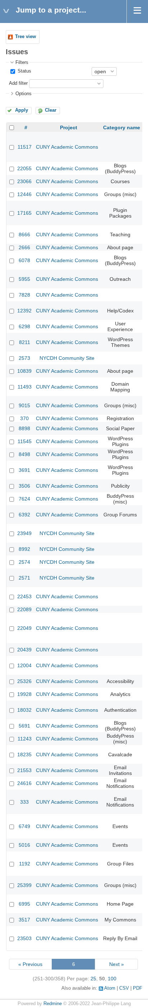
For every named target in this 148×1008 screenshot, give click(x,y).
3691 (24, 470)
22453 (24, 596)
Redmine (52, 1003)
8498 (24, 454)
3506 (24, 486)
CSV (124, 988)
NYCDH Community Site (67, 358)
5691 (24, 726)
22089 (24, 609)
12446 (24, 194)
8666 (24, 234)
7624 (24, 499)
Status (23, 71)
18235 (24, 754)
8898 (24, 428)
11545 (25, 441)
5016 (24, 845)
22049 (24, 628)
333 (24, 802)
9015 (24, 405)
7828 (24, 295)
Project (68, 127)
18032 (24, 710)
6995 (24, 904)
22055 (24, 168)
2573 (24, 358)
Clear (50, 110)
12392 (24, 310)
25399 (24, 885)
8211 (24, 342)
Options (23, 93)
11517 (25, 147)
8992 (24, 549)
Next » (116, 964)
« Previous (30, 964)
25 (93, 978)
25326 (24, 681)
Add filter (18, 83)
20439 (24, 649)
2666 (24, 247)
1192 (24, 864)
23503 (24, 938)
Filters (21, 62)
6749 (24, 826)
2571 (24, 578)
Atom (109, 988)
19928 (24, 694)
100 (112, 978)
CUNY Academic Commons (67, 147)
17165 (24, 213)
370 (24, 418)
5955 (24, 279)
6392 (24, 514)
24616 (24, 783)
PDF (137, 988)
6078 (24, 260)
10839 (24, 371)
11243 (25, 739)
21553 (24, 770)
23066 (24, 181)
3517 (24, 920)
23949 (24, 533)
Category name (121, 127)
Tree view (25, 36)
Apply (21, 110)
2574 (24, 562)
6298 (24, 326)
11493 (25, 387)
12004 (24, 665)
